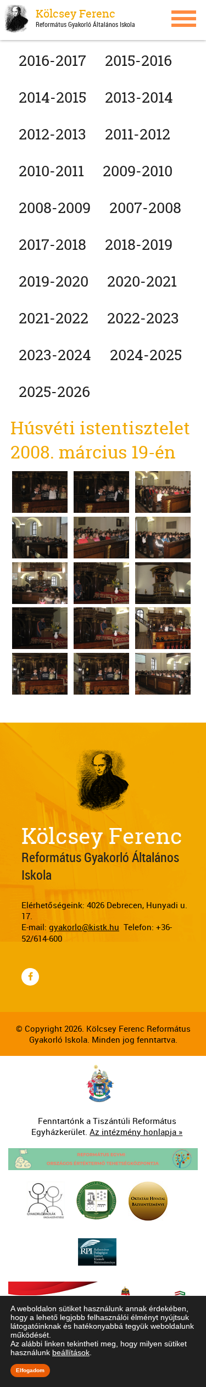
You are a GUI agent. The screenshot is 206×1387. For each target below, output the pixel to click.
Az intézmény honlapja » (136, 1131)
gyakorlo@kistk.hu (84, 926)
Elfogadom (30, 1370)
